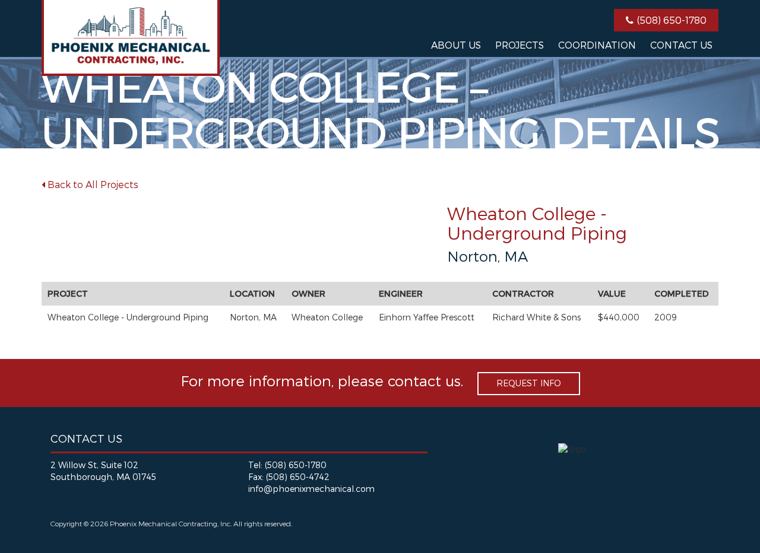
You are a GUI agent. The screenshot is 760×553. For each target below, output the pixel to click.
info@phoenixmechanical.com (311, 489)
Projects (519, 44)
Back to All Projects (91, 184)
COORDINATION (597, 44)
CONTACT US (681, 44)
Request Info (528, 383)
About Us (456, 44)
